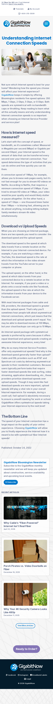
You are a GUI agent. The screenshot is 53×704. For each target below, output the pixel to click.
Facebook (11, 675)
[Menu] (46, 24)
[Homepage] (16, 23)
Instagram (23, 675)
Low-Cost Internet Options (15, 3)
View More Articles (25, 626)
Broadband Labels (39, 675)
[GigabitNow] (26, 668)
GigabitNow (7, 95)
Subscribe (11, 482)
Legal (28, 679)
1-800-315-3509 (27, 13)
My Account (34, 9)
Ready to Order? (26, 648)
